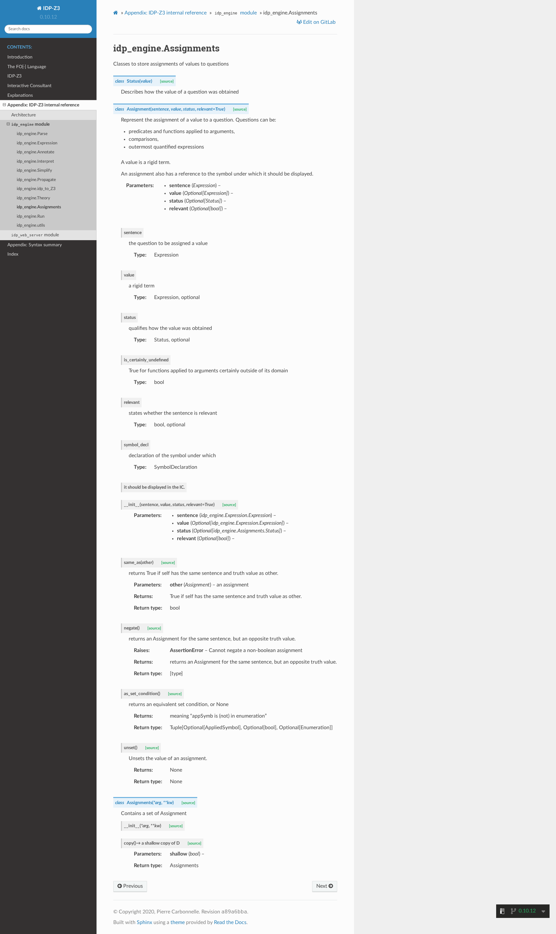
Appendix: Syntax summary (34, 244)
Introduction (19, 57)
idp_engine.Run (30, 216)
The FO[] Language (26, 66)
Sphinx (144, 922)
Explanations (20, 95)
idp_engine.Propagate (36, 180)
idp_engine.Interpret (35, 161)
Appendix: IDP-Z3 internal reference (43, 105)
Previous (132, 886)
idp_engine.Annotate (35, 152)
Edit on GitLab (319, 22)
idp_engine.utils (31, 225)
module (30, 124)
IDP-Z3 (51, 8)
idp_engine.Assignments (39, 207)
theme (178, 922)
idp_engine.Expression (37, 143)
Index (12, 254)
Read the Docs (230, 922)
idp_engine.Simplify (34, 170)
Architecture (23, 115)
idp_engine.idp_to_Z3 (36, 189)
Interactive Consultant (29, 85)
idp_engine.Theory (33, 198)
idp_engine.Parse (32, 134)
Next (322, 886)
